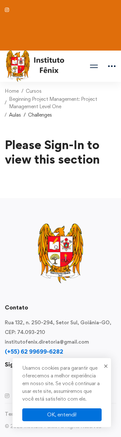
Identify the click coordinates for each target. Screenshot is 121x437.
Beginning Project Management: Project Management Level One (53, 102)
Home (12, 91)
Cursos (34, 91)
